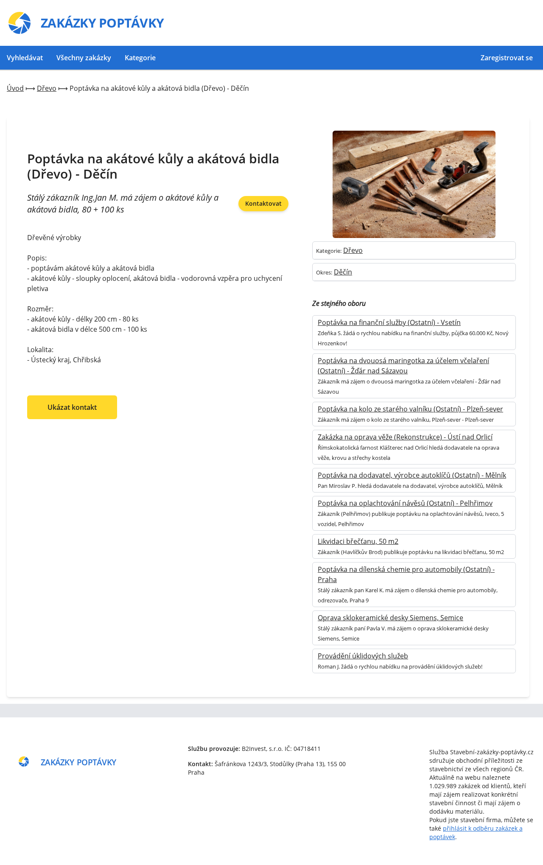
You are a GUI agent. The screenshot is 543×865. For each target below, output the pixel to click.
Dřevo (353, 250)
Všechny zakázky (83, 57)
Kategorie (140, 57)
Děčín (343, 272)
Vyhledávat (25, 57)
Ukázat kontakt (72, 407)
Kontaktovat (263, 203)
